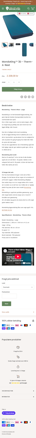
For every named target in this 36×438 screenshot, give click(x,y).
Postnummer (6, 292)
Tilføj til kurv (18, 89)
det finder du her (7, 210)
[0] (32, 8)
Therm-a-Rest (6, 69)
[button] (26, 13)
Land (3, 283)
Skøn (6, 303)
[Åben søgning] (28, 8)
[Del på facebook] (21, 96)
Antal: (4, 82)
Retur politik (5, 312)
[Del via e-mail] (32, 96)
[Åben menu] (3, 8)
